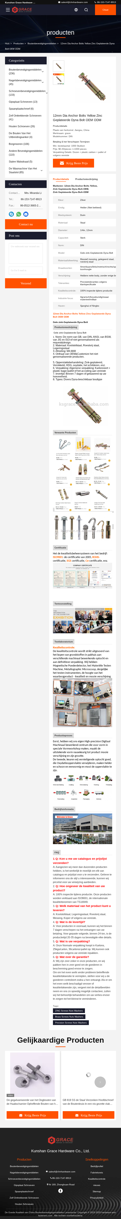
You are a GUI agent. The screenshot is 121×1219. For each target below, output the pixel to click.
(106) (19, 144)
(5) (20, 161)
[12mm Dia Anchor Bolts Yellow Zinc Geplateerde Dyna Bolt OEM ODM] (92, 86)
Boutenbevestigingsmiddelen (42, 43)
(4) (20, 135)
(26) (22, 126)
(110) (26, 153)
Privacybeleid (96, 1197)
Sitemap (97, 1191)
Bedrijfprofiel (97, 1166)
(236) (25, 71)
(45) (25, 82)
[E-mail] (26, 214)
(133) (27, 93)
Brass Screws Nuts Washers (69, 1016)
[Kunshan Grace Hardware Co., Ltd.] (22, 10)
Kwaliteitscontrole (96, 1179)
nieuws (96, 1185)
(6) (21, 108)
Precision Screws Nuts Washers (71, 1022)
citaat (105, 10)
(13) (23, 101)
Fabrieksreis (97, 1172)
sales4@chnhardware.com (74, 2)
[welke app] (18, 214)
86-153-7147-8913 (106, 2)
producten (18, 43)
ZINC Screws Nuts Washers (69, 1010)
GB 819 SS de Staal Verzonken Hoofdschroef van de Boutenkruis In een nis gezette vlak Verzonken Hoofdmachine (32, 1102)
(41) (25, 117)
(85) (23, 170)
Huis (7, 43)
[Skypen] (11, 214)
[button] (20, 1082)
